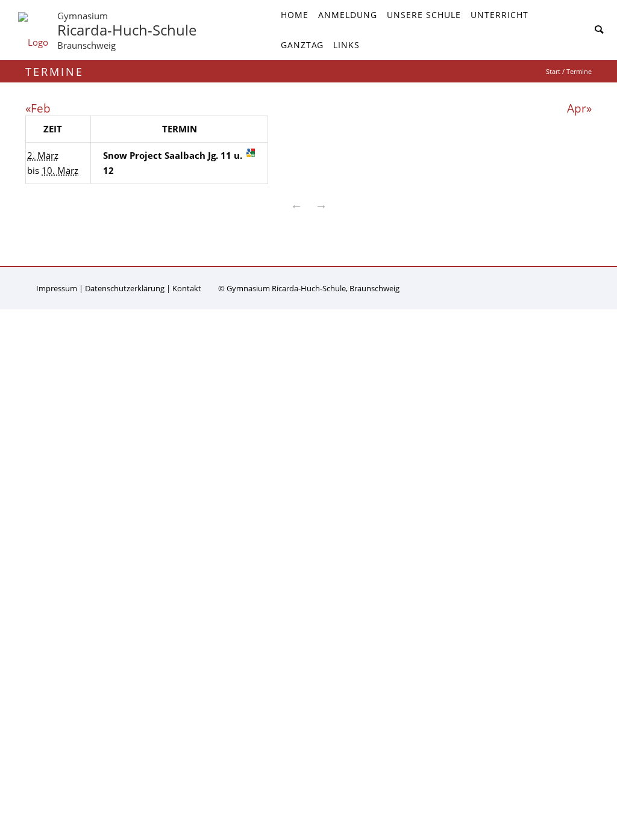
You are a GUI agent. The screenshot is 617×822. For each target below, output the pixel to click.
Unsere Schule (424, 14)
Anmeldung (347, 14)
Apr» (579, 108)
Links (346, 45)
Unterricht (499, 14)
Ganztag (302, 45)
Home (294, 14)
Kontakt (186, 288)
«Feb (38, 108)
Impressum (56, 288)
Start (553, 71)
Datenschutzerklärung (124, 288)
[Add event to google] (250, 153)
